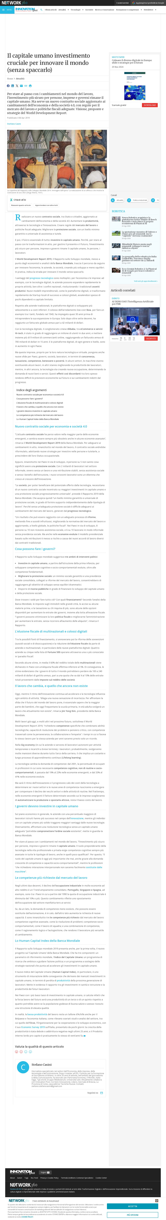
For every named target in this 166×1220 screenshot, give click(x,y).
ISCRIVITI (151, 338)
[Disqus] (57, 1136)
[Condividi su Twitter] (17, 86)
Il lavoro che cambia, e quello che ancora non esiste (39, 406)
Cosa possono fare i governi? (29, 398)
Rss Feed (34, 1178)
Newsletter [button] (148, 10)
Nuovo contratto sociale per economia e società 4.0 (40, 394)
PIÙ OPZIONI (132, 1215)
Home (10, 78)
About (12, 1178)
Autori (19, 1178)
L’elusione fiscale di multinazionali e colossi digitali (39, 402)
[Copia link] (26, 86)
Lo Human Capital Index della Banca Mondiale (37, 419)
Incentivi (89, 10)
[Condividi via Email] (21, 86)
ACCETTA (132, 1206)
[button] (7, 10)
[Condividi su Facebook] (8, 86)
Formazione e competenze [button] (127, 10)
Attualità (20, 78)
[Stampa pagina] (30, 86)
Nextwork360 (16, 1189)
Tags (26, 1178)
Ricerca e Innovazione (104, 10)
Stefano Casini (14, 123)
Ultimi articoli (51, 10)
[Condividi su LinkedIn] (12, 86)
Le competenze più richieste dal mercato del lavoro (39, 415)
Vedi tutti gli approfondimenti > (146, 281)
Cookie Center (101, 1178)
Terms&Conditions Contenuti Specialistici (77, 1178)
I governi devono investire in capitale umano (36, 411)
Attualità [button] (62, 10)
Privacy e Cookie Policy (49, 1178)
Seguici (44, 1172)
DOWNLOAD (150, 105)
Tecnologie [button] (75, 10)
